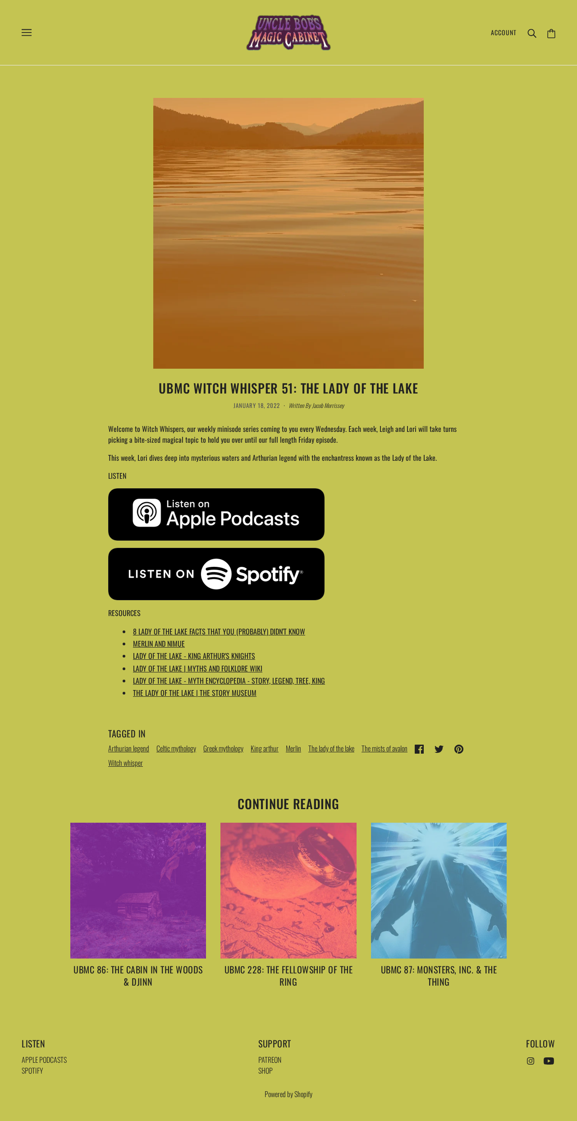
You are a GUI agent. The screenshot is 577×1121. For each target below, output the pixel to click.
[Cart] (551, 32)
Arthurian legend (128, 748)
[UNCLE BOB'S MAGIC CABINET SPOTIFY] (216, 573)
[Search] (532, 32)
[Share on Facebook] (419, 748)
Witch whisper (125, 762)
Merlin (293, 748)
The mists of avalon (385, 748)
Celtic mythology (176, 748)
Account (504, 32)
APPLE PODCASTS (44, 1059)
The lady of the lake (331, 748)
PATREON (269, 1059)
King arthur (265, 748)
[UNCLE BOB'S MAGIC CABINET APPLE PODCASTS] (216, 513)
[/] (288, 31)
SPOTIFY (32, 1070)
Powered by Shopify (288, 1094)
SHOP (265, 1070)
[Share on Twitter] (439, 748)
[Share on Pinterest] (459, 748)
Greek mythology (223, 748)
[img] (530, 1060)
